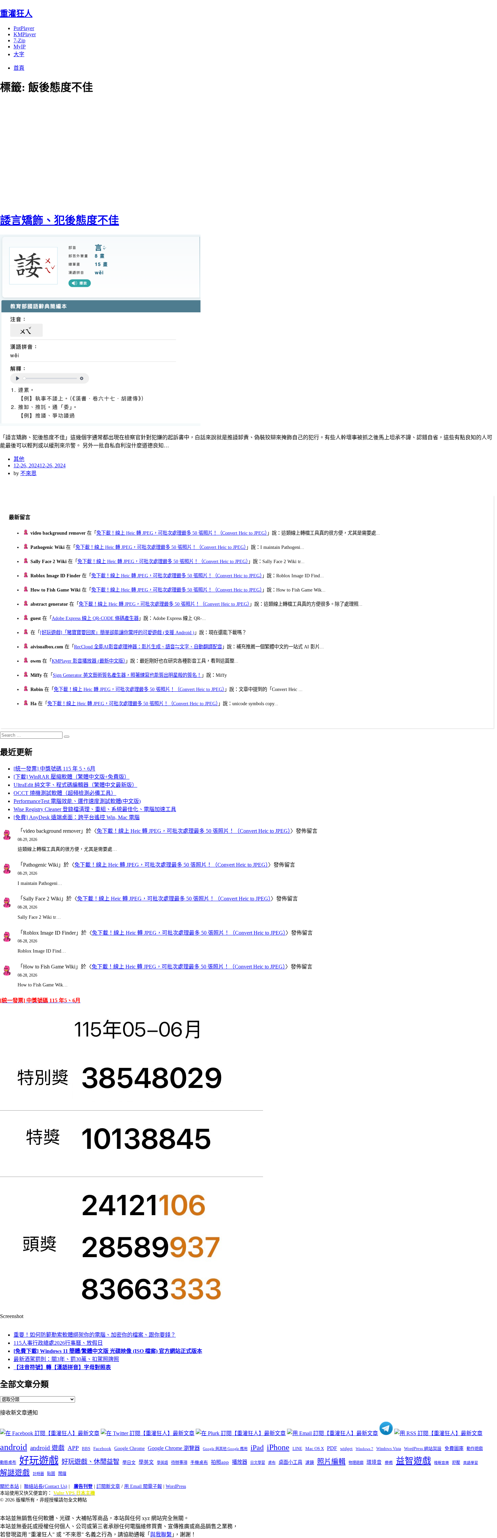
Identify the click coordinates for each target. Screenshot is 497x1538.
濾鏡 (309, 1462)
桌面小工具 (290, 1462)
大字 (19, 54)
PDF (332, 1448)
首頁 (19, 68)
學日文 (129, 1462)
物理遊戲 (356, 1463)
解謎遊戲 (15, 1473)
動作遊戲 (475, 1448)
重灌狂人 (16, 13)
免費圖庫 (454, 1448)
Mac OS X (314, 1448)
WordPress (176, 1486)
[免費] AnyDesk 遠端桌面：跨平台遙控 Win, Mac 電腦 (77, 817)
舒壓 (456, 1462)
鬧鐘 (62, 1473)
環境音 (374, 1462)
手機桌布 (199, 1462)
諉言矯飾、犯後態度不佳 (59, 220)
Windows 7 (364, 1449)
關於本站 (9, 1486)
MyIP (20, 46)
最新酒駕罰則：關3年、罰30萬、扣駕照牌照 (66, 1359)
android (13, 1447)
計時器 (38, 1474)
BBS (86, 1448)
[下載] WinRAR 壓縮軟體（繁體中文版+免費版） (71, 777)
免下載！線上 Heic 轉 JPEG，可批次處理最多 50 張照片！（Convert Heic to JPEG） (181, 533)
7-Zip (19, 40)
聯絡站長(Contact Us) (45, 1486)
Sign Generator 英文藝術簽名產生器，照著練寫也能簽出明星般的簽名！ (127, 675)
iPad (257, 1448)
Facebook (102, 1448)
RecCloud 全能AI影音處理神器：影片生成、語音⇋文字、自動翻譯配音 (148, 646)
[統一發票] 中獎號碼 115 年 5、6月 (54, 769)
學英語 (162, 1463)
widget (346, 1448)
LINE (297, 1448)
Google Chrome (129, 1448)
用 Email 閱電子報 (143, 1486)
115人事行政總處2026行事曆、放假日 (58, 1343)
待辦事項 (179, 1462)
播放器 (239, 1462)
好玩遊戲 (38, 1460)
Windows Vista (388, 1448)
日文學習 (257, 1463)
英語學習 (470, 1463)
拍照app (220, 1462)
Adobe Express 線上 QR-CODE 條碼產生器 (95, 618)
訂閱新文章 (108, 1486)
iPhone (278, 1447)
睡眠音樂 (441, 1463)
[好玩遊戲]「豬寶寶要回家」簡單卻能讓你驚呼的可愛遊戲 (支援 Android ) (117, 632)
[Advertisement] (121, 152)
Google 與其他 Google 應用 (225, 1449)
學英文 (146, 1462)
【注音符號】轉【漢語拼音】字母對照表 (62, 1367)
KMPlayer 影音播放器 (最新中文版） (88, 661)
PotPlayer (24, 28)
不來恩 (28, 473)
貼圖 (51, 1473)
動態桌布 (8, 1462)
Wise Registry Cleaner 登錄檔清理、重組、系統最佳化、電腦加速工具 (95, 809)
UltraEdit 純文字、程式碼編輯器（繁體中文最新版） (75, 785)
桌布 (272, 1463)
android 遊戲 (47, 1447)
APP (73, 1448)
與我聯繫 (161, 1534)
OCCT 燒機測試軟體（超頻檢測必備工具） (65, 793)
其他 (19, 459)
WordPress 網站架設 (423, 1448)
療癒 (389, 1462)
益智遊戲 (413, 1461)
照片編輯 (331, 1461)
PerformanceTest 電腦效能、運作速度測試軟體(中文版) (77, 801)
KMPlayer (25, 34)
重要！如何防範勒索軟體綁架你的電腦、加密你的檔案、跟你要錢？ (95, 1335)
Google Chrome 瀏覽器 (174, 1448)
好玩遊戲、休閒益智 (90, 1461)
